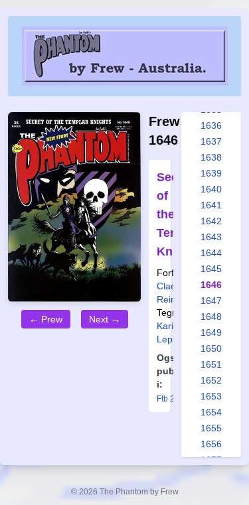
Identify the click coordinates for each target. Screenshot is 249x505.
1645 (211, 268)
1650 (211, 348)
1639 (211, 173)
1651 (211, 364)
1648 (211, 316)
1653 (211, 396)
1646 (211, 284)
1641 (211, 205)
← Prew (45, 319)
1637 (211, 141)
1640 (211, 189)
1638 (211, 157)
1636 (211, 125)
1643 (211, 237)
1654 (211, 412)
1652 (211, 380)
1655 (211, 428)
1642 (211, 221)
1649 (211, 332)
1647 (211, 300)
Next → (104, 319)
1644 (211, 253)
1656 (211, 444)
